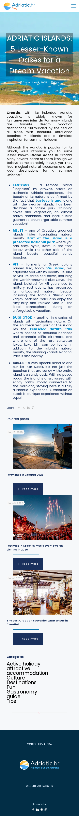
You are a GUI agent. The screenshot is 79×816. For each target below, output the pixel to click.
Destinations (21, 682)
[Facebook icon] (33, 810)
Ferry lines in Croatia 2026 (25, 475)
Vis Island (55, 268)
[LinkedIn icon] (37, 810)
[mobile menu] (73, 6)
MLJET (18, 230)
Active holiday (24, 663)
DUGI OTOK (22, 317)
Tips (57, 82)
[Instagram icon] (45, 810)
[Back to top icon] (70, 807)
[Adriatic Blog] (19, 6)
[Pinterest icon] (41, 810)
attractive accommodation (27, 670)
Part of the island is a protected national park (42, 240)
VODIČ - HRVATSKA (39, 744)
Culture (16, 677)
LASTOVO (21, 185)
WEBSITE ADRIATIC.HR (39, 786)
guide (13, 696)
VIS (15, 264)
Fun (11, 687)
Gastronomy (22, 691)
